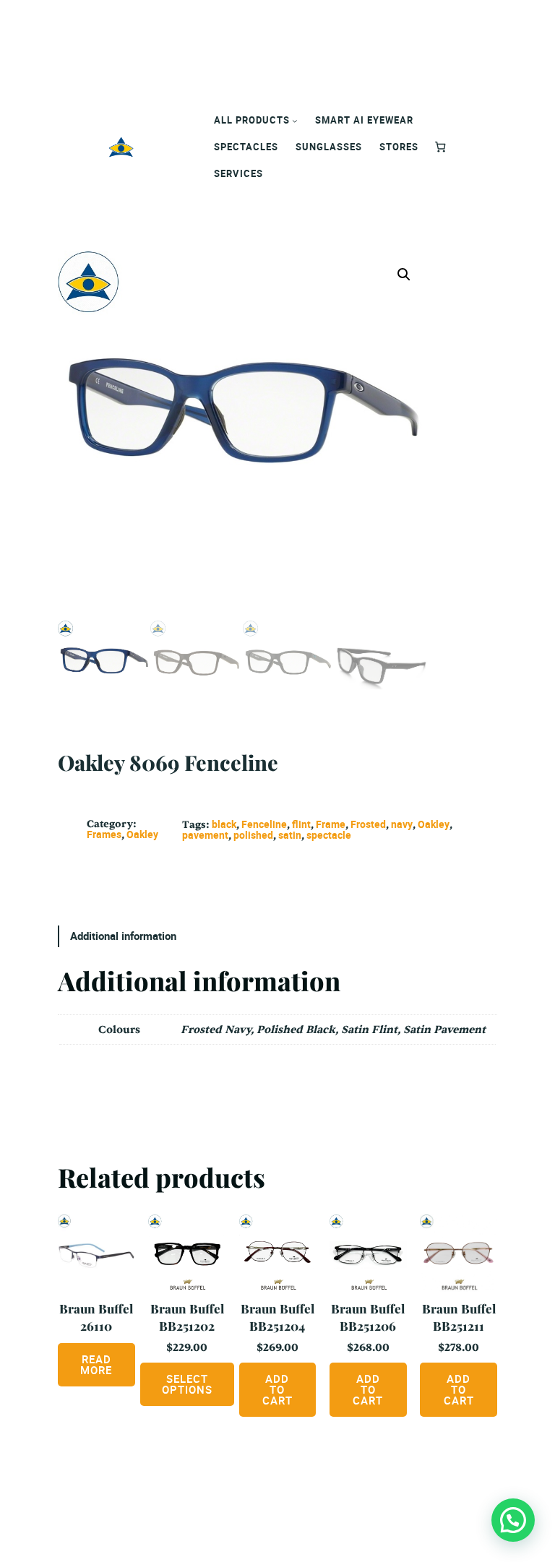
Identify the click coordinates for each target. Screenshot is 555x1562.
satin (289, 835)
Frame (330, 824)
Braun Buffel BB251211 (459, 1317)
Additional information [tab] (123, 935)
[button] (404, 275)
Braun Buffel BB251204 (277, 1317)
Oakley (142, 834)
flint (301, 824)
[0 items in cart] (440, 147)
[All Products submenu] (295, 121)
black (224, 824)
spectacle (328, 835)
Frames (104, 834)
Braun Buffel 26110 (96, 1317)
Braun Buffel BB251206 (368, 1317)
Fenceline (264, 824)
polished (253, 835)
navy (402, 824)
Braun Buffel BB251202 (187, 1317)
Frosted (368, 824)
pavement (205, 835)
